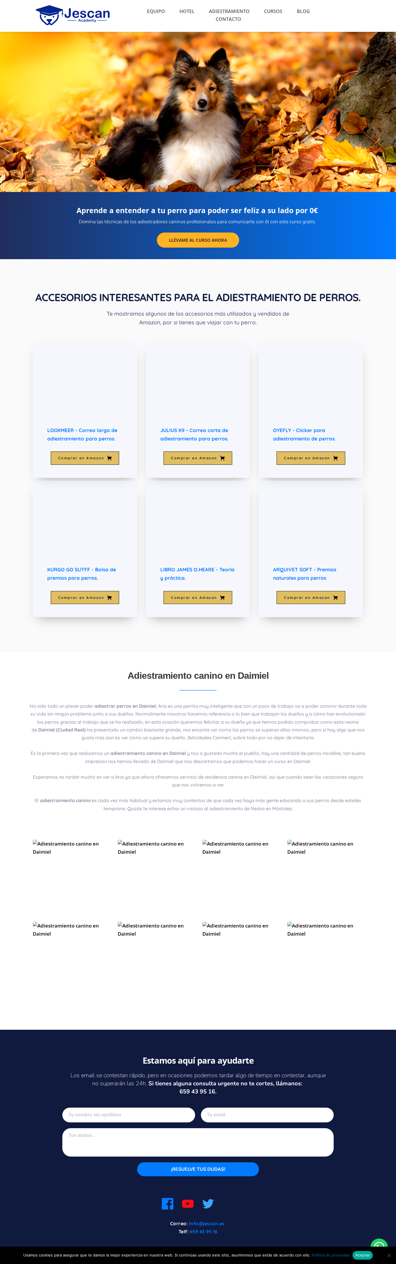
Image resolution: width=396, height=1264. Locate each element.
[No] (389, 1255)
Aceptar (362, 1255)
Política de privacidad (331, 1255)
